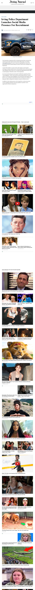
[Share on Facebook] (27, 30)
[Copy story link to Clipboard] (31, 30)
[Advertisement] (17, 8)
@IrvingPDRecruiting (6, 63)
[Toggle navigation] (1, 12)
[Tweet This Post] (29, 30)
